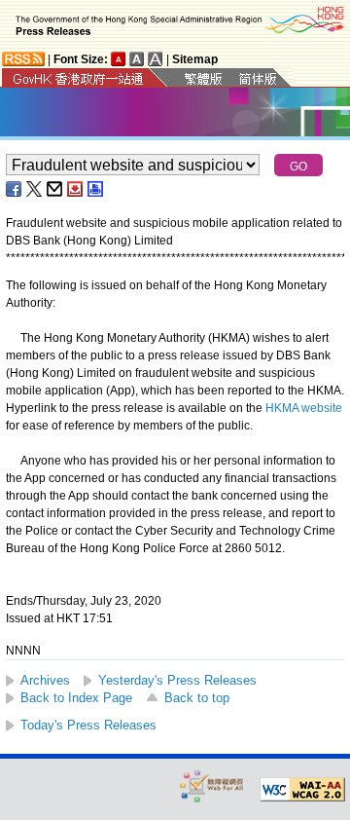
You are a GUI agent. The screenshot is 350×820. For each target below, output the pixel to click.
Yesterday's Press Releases (177, 680)
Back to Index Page (76, 697)
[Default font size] (118, 59)
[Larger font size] (137, 59)
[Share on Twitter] (35, 189)
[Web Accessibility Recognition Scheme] (212, 785)
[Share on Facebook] (14, 189)
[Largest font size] (155, 59)
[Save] (76, 189)
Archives (45, 680)
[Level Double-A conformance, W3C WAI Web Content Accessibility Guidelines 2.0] (302, 789)
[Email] (55, 189)
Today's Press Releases (88, 725)
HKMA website (303, 408)
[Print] (96, 189)
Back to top (196, 697)
